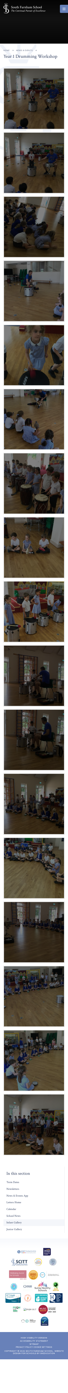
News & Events (24, 50)
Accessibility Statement (34, 1341)
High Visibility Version (34, 1338)
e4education (47, 1353)
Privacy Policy (24, 1347)
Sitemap (34, 1344)
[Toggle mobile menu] (64, 9)
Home (6, 50)
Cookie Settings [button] (43, 1347)
